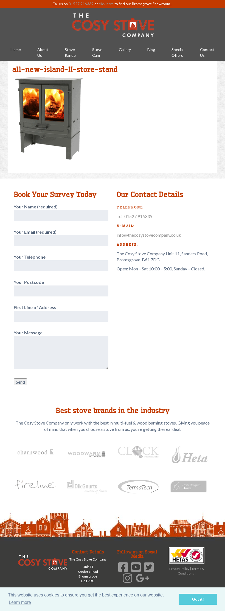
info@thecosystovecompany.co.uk (149, 234)
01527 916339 (81, 4)
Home (16, 49)
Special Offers (177, 52)
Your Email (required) (35, 231)
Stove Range (70, 52)
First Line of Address (35, 307)
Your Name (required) (36, 206)
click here (106, 4)
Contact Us (207, 52)
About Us (42, 52)
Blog (151, 49)
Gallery (125, 49)
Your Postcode (29, 282)
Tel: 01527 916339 (134, 216)
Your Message (28, 332)
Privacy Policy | (180, 569)
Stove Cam (97, 52)
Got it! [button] (198, 599)
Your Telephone (30, 256)
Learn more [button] (20, 602)
